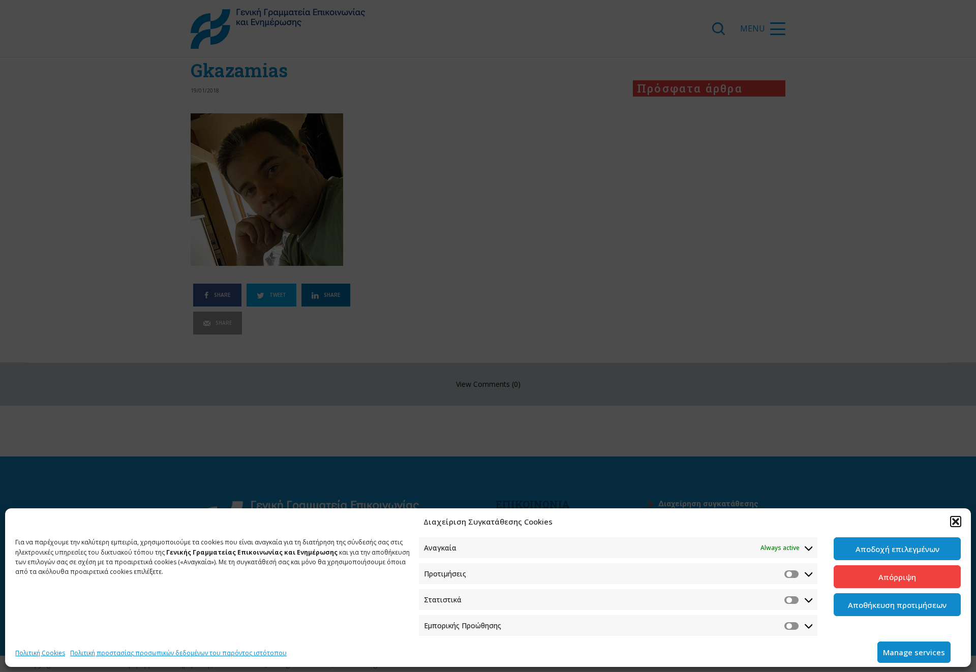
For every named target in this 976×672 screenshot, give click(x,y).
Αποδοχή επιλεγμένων (897, 549)
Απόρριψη (897, 577)
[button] (956, 521)
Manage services (914, 652)
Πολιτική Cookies (40, 653)
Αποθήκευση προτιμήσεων (897, 605)
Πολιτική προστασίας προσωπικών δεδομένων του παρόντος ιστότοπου (178, 653)
